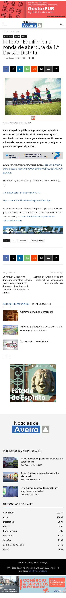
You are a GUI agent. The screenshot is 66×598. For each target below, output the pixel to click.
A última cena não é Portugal (36, 311)
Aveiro (24, 36)
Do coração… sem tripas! (34, 341)
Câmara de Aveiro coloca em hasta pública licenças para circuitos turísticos (48, 280)
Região (17, 36)
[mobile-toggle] (5, 24)
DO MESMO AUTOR (42, 304)
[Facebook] (6, 69)
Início (5, 31)
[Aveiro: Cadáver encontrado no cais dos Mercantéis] (10, 477)
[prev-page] (5, 356)
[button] (61, 24)
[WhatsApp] (27, 69)
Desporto (23, 241)
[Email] (41, 69)
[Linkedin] (20, 69)
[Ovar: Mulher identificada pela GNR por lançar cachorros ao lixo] (10, 491)
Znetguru (43, 571)
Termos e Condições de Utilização (33, 562)
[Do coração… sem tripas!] (10, 345)
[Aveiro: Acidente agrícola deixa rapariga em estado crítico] (10, 462)
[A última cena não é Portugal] (10, 315)
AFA (14, 241)
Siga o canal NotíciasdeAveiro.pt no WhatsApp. (27, 200)
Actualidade (16, 31)
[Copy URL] (55, 69)
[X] (13, 69)
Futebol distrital (36, 241)
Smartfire (33, 571)
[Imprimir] (48, 69)
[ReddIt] (34, 69)
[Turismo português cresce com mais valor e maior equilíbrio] (10, 330)
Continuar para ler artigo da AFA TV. (22, 192)
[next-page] (10, 356)
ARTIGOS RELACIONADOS (16, 304)
